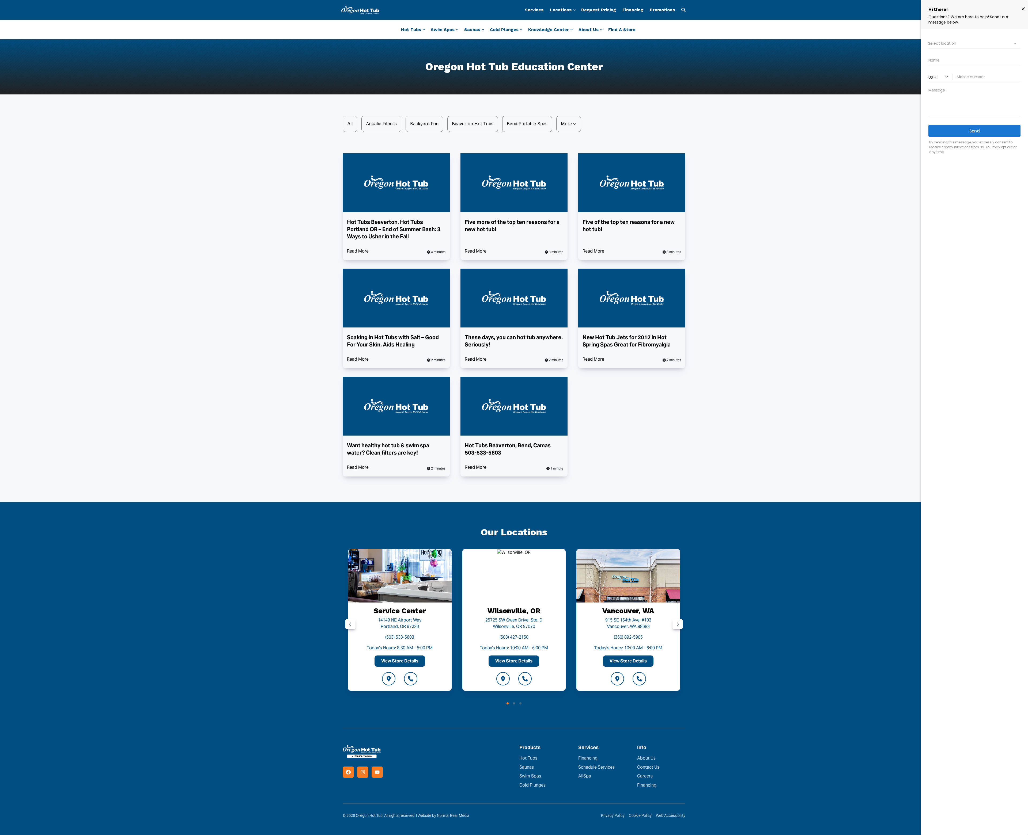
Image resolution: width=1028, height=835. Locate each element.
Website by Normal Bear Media (443, 815)
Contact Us (648, 767)
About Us (646, 758)
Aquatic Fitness (381, 123)
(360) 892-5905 (628, 637)
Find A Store (622, 29)
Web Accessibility (670, 815)
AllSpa (584, 776)
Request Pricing (598, 9)
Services (534, 9)
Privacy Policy (613, 815)
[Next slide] (677, 624)
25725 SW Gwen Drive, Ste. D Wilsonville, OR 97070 (513, 623)
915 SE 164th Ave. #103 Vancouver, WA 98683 (628, 623)
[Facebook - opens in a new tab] (348, 772)
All (350, 123)
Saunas (526, 767)
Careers (645, 776)
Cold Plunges (532, 785)
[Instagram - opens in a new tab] (362, 772)
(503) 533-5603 (399, 637)
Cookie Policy (640, 815)
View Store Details (399, 661)
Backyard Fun (424, 123)
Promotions (662, 9)
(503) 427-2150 (514, 637)
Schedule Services (596, 767)
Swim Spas (530, 776)
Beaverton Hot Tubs (472, 123)
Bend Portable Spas (527, 123)
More (567, 123)
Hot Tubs (528, 758)
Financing (632, 9)
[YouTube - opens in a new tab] (377, 772)
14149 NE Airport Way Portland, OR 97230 (399, 623)
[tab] (507, 703)
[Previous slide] (350, 624)
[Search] (683, 10)
